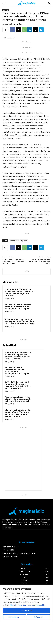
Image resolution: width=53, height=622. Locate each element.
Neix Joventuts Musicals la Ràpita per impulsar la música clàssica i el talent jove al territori (19, 292)
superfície (24, 241)
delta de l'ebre (14, 241)
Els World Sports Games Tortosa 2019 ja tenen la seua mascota (39, 262)
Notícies (6, 10)
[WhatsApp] (24, 29)
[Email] (35, 29)
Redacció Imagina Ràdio (13, 24)
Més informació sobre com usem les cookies (27, 605)
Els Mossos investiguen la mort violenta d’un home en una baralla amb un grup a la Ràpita (17, 413)
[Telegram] (41, 29)
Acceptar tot (26, 610)
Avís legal (7, 528)
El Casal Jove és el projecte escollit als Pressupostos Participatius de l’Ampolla (18, 306)
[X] (18, 29)
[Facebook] (12, 29)
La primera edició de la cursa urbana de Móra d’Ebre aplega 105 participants (13, 262)
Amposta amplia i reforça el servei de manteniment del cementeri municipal (17, 399)
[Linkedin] (29, 29)
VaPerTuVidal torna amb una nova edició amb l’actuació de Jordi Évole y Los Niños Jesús (19, 321)
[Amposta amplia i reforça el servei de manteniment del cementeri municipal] (37, 400)
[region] (26, 603)
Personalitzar (13, 617)
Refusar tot (38, 617)
